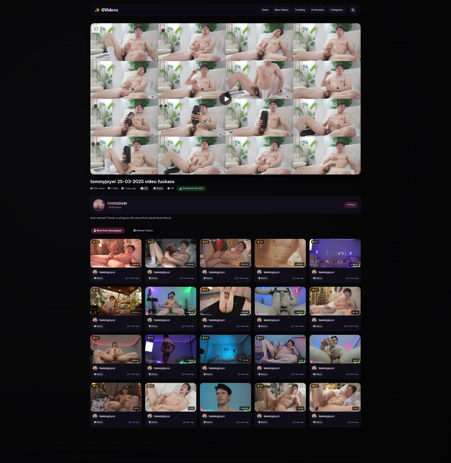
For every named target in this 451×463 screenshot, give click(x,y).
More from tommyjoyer (109, 230)
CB (145, 188)
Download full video (193, 188)
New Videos (281, 9)
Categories (336, 9)
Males (159, 188)
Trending (300, 9)
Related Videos (144, 230)
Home (265, 9)
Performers (317, 9)
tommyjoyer (117, 203)
